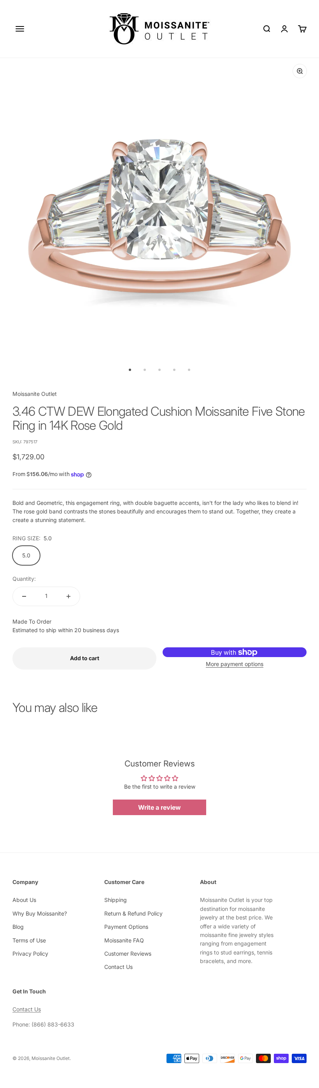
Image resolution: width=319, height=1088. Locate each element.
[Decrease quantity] (24, 596)
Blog (18, 926)
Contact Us (118, 966)
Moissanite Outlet (34, 393)
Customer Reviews (127, 953)
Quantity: (24, 578)
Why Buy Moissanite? (39, 913)
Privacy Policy (30, 953)
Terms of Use (29, 940)
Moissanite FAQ (124, 940)
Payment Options (126, 926)
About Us (24, 899)
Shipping (115, 899)
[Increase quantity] (68, 596)
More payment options (234, 664)
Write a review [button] (159, 807)
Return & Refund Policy (133, 913)
